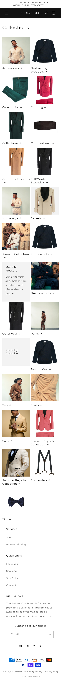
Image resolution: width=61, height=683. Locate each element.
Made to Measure (11, 269)
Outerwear (9, 333)
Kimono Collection (15, 254)
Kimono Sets (40, 254)
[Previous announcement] (5, 4)
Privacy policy (51, 672)
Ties (5, 519)
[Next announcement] (55, 4)
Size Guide (12, 578)
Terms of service (32, 676)
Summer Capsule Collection (43, 443)
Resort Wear (39, 369)
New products (41, 293)
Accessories (10, 68)
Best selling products (39, 70)
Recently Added (11, 352)
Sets (5, 405)
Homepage (10, 218)
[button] (6, 13)
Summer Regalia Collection (14, 482)
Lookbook (12, 564)
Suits (5, 441)
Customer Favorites (16, 179)
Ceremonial (10, 107)
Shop (9, 537)
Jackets (36, 218)
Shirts (35, 405)
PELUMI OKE (16, 671)
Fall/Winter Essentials (39, 181)
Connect (11, 585)
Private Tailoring (16, 544)
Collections (10, 143)
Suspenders (39, 480)
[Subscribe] (49, 634)
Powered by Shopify (32, 671)
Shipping (11, 571)
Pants (35, 333)
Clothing (37, 107)
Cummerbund (41, 143)
